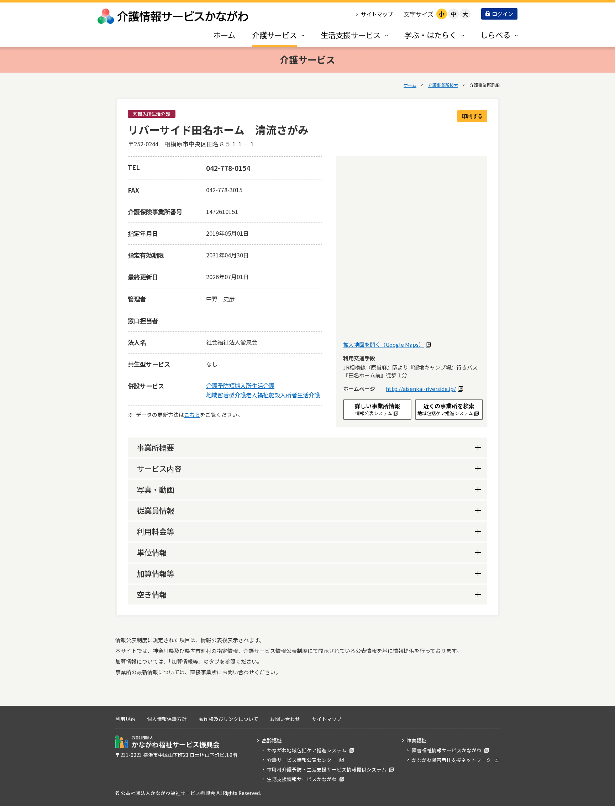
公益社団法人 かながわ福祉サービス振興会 (167, 742)
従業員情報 (155, 510)
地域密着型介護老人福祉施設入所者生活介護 (263, 395)
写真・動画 (155, 489)
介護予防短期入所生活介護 (240, 385)
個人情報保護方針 (167, 718)
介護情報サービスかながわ (173, 16)
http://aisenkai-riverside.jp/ (423, 388)
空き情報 (152, 594)
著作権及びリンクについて (228, 718)
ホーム (410, 85)
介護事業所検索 (443, 85)
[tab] (270, 34)
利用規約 (125, 718)
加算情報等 (155, 573)
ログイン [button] (502, 13)
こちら (192, 414)
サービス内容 (159, 468)
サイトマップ (377, 14)
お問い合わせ (285, 718)
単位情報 (152, 552)
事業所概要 (155, 447)
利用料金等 (155, 531)
